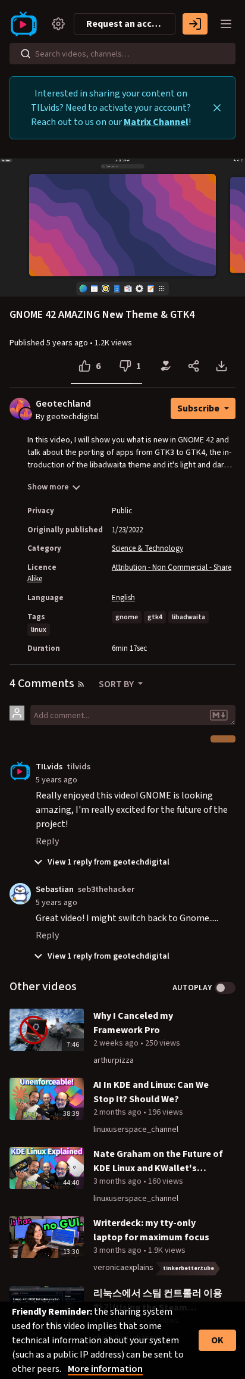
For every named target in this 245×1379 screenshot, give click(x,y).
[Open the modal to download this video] (221, 366)
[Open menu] (225, 23)
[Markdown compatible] (219, 715)
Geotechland (63, 404)
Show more (48, 487)
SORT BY (117, 684)
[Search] (25, 53)
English (123, 597)
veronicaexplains (123, 1268)
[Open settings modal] (58, 23)
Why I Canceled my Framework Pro (133, 1023)
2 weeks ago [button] (116, 1043)
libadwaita (188, 617)
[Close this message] (217, 108)
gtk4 (154, 617)
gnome (126, 617)
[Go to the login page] (195, 24)
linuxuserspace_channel (135, 1129)
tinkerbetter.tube (188, 1268)
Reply (47, 841)
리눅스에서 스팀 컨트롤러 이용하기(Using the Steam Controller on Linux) (157, 1301)
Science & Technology (147, 548)
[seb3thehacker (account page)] (20, 893)
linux (38, 630)
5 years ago (56, 779)
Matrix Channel (156, 122)
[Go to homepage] (26, 24)
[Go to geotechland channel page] (26, 413)
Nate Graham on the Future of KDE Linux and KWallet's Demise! (158, 1161)
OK (217, 1340)
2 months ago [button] (118, 1112)
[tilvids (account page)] (20, 770)
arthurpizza (113, 1060)
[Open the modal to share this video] (194, 366)
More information (105, 1368)
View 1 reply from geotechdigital (107, 862)
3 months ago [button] (118, 1181)
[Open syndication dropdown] (80, 684)
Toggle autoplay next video (225, 988)
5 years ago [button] (68, 343)
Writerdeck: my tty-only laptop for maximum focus (151, 1230)
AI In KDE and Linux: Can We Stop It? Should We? (151, 1092)
